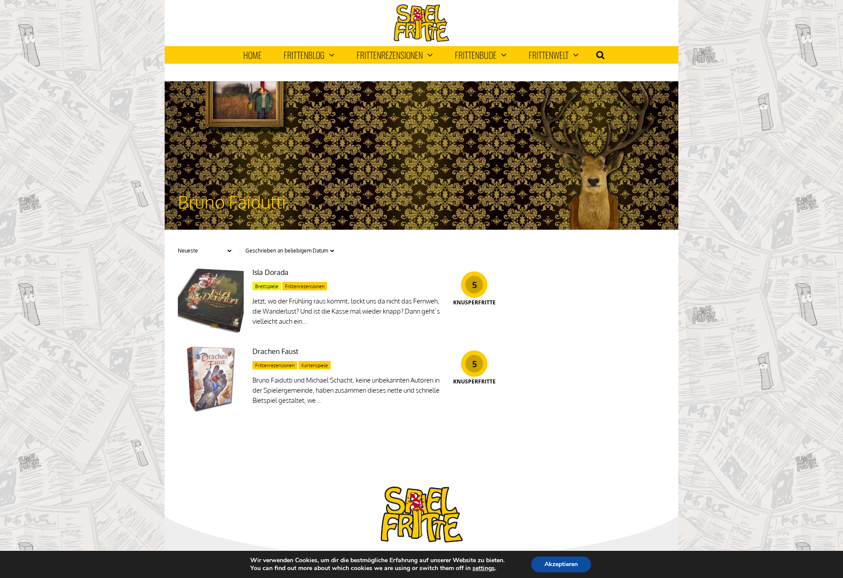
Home (252, 54)
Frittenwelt (549, 54)
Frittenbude (476, 54)
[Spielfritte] (421, 39)
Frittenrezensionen (390, 54)
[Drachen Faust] (211, 409)
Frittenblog (304, 54)
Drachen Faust (275, 351)
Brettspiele (266, 286)
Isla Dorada (270, 272)
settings (483, 568)
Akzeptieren (561, 564)
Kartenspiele (314, 365)
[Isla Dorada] (211, 330)
